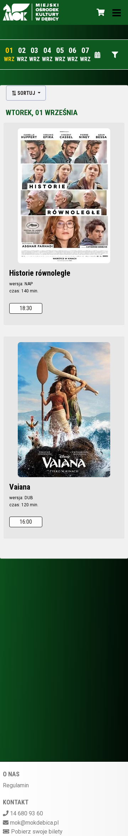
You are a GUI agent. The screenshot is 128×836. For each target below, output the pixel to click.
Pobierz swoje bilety (37, 831)
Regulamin (16, 785)
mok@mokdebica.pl (34, 822)
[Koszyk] (99, 12)
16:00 (26, 521)
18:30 (26, 308)
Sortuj (26, 93)
